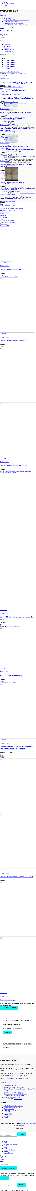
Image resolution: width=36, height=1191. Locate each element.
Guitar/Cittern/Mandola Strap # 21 (13, 182)
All (5, 58)
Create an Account (8, 1168)
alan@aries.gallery (10, 1078)
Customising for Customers (12, 1097)
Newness (6, 48)
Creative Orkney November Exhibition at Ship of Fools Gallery (19, 150)
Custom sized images (8, 1000)
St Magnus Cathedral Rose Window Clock (16, 82)
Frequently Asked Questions (12, 1107)
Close (1, 1157)
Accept (4, 1178)
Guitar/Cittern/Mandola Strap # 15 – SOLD (16, 877)
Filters (2, 37)
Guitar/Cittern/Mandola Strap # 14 (13, 465)
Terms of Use (8, 1112)
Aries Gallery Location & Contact (13, 1106)
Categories (3, 15)
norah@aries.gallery (22, 1078)
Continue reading (10, 132)
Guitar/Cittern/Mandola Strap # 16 (13, 341)
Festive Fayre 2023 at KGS (15, 118)
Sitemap (6, 1117)
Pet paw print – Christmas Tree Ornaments (16, 98)
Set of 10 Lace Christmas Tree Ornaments (16, 112)
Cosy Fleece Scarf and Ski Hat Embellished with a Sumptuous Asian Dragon (16, 748)
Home (2, 28)
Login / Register (8, 1153)
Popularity (7, 44)
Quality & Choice (9, 1109)
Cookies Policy (8, 1116)
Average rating (8, 46)
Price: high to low (9, 51)
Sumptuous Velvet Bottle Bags (11, 675)
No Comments (19, 1087)
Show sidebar (4, 34)
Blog (6, 115)
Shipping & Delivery (10, 1110)
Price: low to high (9, 49)
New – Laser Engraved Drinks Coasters (20, 188)
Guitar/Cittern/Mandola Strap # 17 (13, 269)
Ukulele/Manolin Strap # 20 (10, 198)
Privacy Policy (8, 1114)
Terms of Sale (8, 1113)
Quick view (3, 75)
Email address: (7, 1028)
